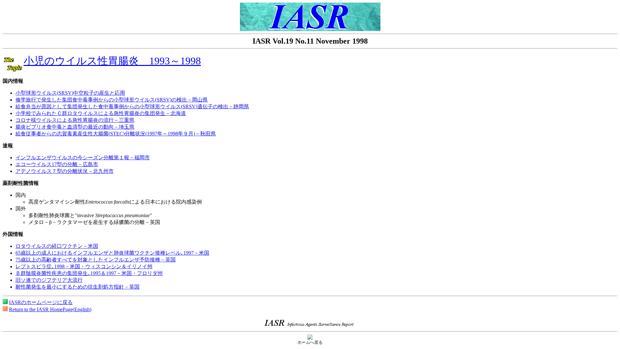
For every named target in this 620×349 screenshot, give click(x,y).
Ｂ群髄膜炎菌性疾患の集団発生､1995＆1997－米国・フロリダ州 (89, 273)
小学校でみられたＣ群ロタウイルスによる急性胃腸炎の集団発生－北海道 (101, 113)
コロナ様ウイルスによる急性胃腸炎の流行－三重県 (75, 120)
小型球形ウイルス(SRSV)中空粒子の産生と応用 (70, 93)
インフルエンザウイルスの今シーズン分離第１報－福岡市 (83, 157)
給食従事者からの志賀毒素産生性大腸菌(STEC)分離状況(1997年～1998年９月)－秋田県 (116, 133)
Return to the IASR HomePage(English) (50, 309)
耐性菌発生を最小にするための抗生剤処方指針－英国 (78, 287)
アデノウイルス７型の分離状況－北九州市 (65, 171)
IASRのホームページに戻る (41, 302)
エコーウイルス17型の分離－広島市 (57, 164)
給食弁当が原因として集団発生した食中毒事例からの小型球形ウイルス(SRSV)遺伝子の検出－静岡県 (132, 106)
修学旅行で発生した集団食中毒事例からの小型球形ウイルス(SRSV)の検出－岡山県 (112, 99)
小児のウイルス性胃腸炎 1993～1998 (112, 61)
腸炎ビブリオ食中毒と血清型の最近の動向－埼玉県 (75, 127)
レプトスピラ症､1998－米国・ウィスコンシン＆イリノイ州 (84, 266)
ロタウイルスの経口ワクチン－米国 (57, 246)
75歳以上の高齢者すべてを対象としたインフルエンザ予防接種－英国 (96, 259)
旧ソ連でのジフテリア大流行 (49, 280)
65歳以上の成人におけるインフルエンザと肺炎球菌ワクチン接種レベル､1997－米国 (112, 253)
